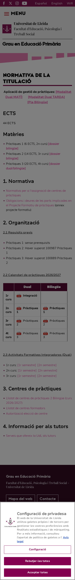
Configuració (37, 549)
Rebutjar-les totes (37, 561)
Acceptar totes (37, 572)
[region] (37, 541)
